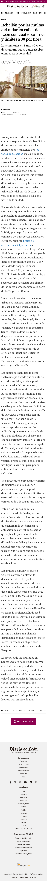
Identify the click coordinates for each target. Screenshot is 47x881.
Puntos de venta (23, 771)
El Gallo (23, 826)
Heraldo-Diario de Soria (23, 848)
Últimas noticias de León (23, 829)
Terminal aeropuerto (22, 1)
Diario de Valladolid (23, 841)
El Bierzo (23, 794)
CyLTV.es (23, 851)
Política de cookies (36, 874)
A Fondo (23, 816)
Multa (15, 711)
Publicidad (23, 761)
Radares (8, 711)
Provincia (26, 13)
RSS (23, 777)
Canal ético (33, 877)
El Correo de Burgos (23, 844)
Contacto (23, 774)
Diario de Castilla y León (23, 838)
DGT (44, 711)
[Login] (44, 6)
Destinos (23, 819)
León (17, 13)
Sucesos (24, 813)
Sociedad (37, 13)
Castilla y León (23, 804)
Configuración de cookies (19, 877)
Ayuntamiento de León (33, 711)
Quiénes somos (23, 758)
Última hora (7, 13)
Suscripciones (23, 764)
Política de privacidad (20, 874)
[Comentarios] (30, 62)
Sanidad (24, 810)
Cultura (23, 807)
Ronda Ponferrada (37, 1)
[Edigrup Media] (23, 865)
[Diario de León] (23, 6)
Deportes (23, 801)
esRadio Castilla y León (23, 854)
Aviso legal (8, 874)
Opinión (23, 823)
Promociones (23, 767)
